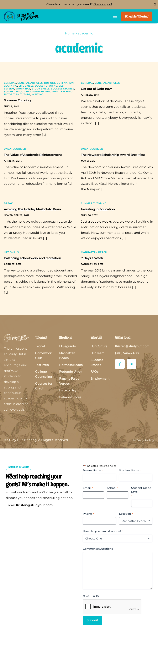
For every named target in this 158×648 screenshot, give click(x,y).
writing (37, 94)
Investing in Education (98, 209)
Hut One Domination (59, 83)
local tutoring (46, 85)
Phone (88, 513)
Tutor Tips (11, 94)
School (112, 488)
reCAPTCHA (91, 596)
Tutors (25, 94)
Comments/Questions (98, 548)
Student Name (130, 470)
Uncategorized (15, 149)
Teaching (66, 91)
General (10, 83)
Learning (10, 85)
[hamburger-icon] (115, 16)
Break (8, 203)
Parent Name (93, 470)
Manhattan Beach (94, 252)
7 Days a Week (92, 258)
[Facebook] (120, 364)
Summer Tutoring (45, 91)
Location (126, 513)
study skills (41, 88)
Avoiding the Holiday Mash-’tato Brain (32, 209)
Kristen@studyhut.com (34, 505)
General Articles (30, 83)
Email (88, 488)
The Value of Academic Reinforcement (33, 155)
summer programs (17, 91)
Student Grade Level (141, 492)
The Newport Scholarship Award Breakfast (113, 155)
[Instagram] (131, 364)
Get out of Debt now (96, 89)
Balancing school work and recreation (32, 258)
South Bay (22, 88)
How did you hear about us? (103, 531)
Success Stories (62, 88)
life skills (26, 85)
